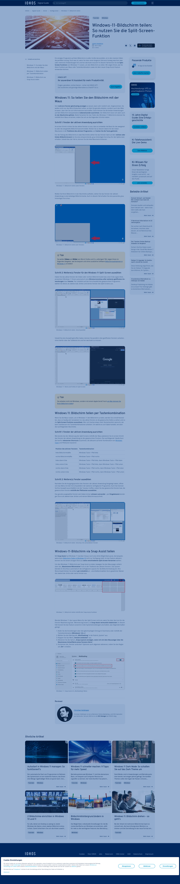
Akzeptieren (17, 869)
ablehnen (74, 866)
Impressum (6, 872)
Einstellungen (17, 865)
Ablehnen (147, 866)
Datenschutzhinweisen (31, 866)
